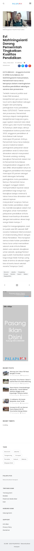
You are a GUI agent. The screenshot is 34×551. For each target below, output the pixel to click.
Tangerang (21, 272)
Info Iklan (6, 524)
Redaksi (5, 496)
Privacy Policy (7, 527)
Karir (4, 502)
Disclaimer (6, 530)
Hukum (19, 274)
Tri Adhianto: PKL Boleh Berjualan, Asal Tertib (17, 400)
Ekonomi (6, 272)
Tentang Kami (7, 493)
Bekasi (26, 274)
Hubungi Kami (7, 513)
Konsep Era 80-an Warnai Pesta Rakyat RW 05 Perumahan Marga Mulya (18, 409)
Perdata (12, 274)
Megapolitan (7, 276)
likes (19, 63)
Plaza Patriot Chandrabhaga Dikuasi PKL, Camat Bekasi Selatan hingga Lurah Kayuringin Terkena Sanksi (20, 390)
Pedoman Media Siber (10, 499)
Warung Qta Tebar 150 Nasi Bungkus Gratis (19, 372)
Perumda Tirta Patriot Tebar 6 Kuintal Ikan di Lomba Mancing (20, 380)
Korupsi (6, 274)
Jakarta (13, 272)
